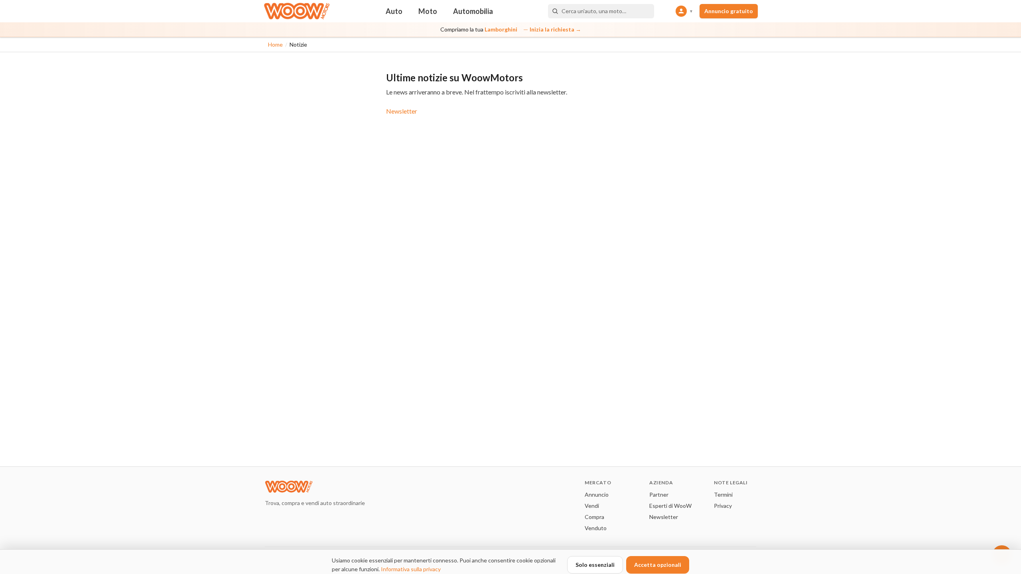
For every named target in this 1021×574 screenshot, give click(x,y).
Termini (723, 494)
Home (275, 44)
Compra (594, 516)
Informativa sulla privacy (411, 569)
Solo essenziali (595, 564)
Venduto (596, 528)
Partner (658, 494)
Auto (394, 11)
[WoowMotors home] (296, 11)
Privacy (723, 505)
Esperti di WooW (670, 505)
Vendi (592, 505)
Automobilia (473, 11)
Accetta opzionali (657, 564)
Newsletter (401, 111)
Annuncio (597, 494)
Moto (427, 11)
